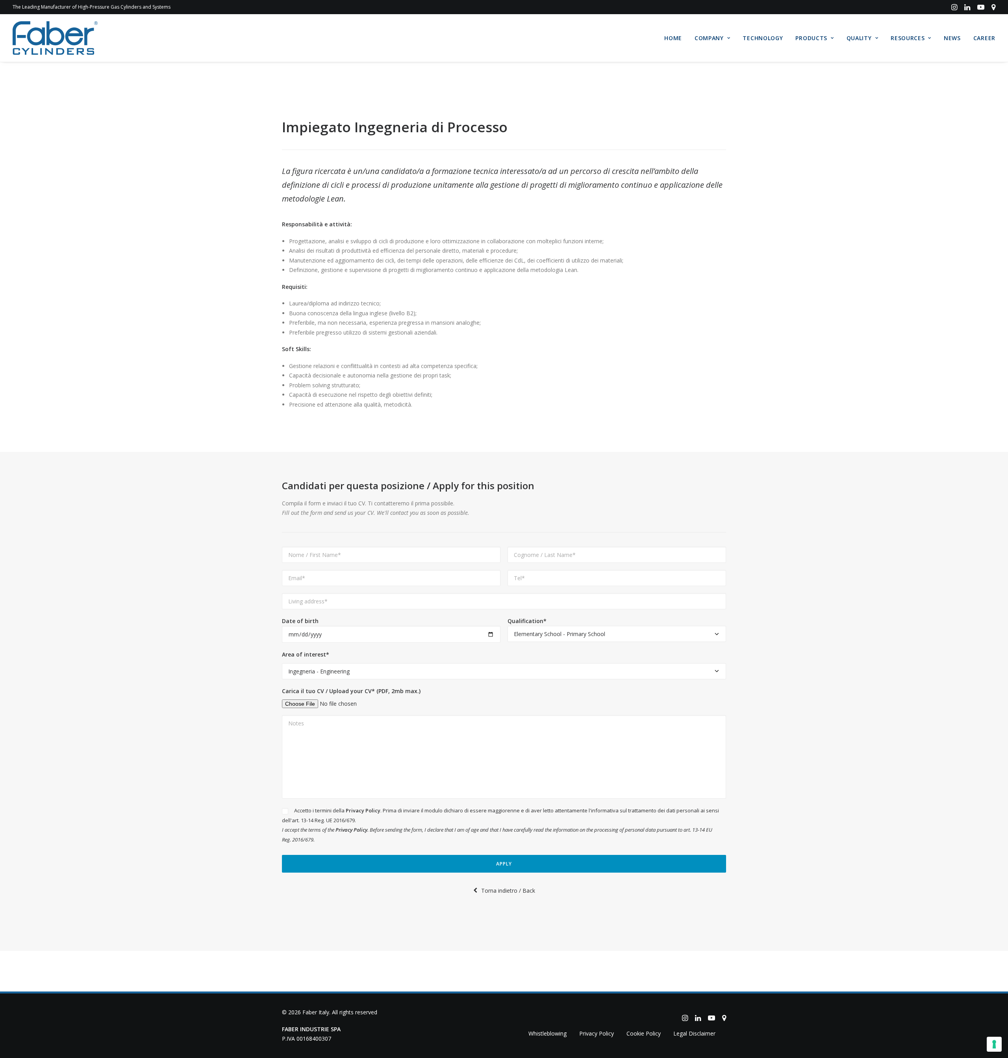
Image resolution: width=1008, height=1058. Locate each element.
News (952, 38)
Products (811, 38)
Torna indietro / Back (508, 890)
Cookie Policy (643, 1033)
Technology (763, 38)
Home (673, 38)
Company (709, 38)
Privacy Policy (363, 810)
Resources (908, 38)
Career (984, 38)
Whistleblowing (547, 1033)
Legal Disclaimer (694, 1033)
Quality (859, 38)
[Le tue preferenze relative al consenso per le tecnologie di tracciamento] (994, 1044)
